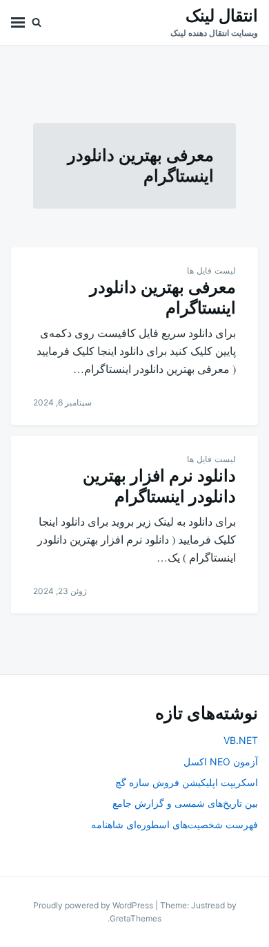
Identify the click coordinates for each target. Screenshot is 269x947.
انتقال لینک (222, 16)
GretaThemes (135, 918)
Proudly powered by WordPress (94, 905)
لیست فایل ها (211, 270)
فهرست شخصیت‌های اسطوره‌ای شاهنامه (174, 824)
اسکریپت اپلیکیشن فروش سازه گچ (186, 782)
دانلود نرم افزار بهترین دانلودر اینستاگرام (159, 486)
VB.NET (240, 740)
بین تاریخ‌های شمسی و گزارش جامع (185, 803)
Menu (18, 22)
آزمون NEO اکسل (220, 761)
